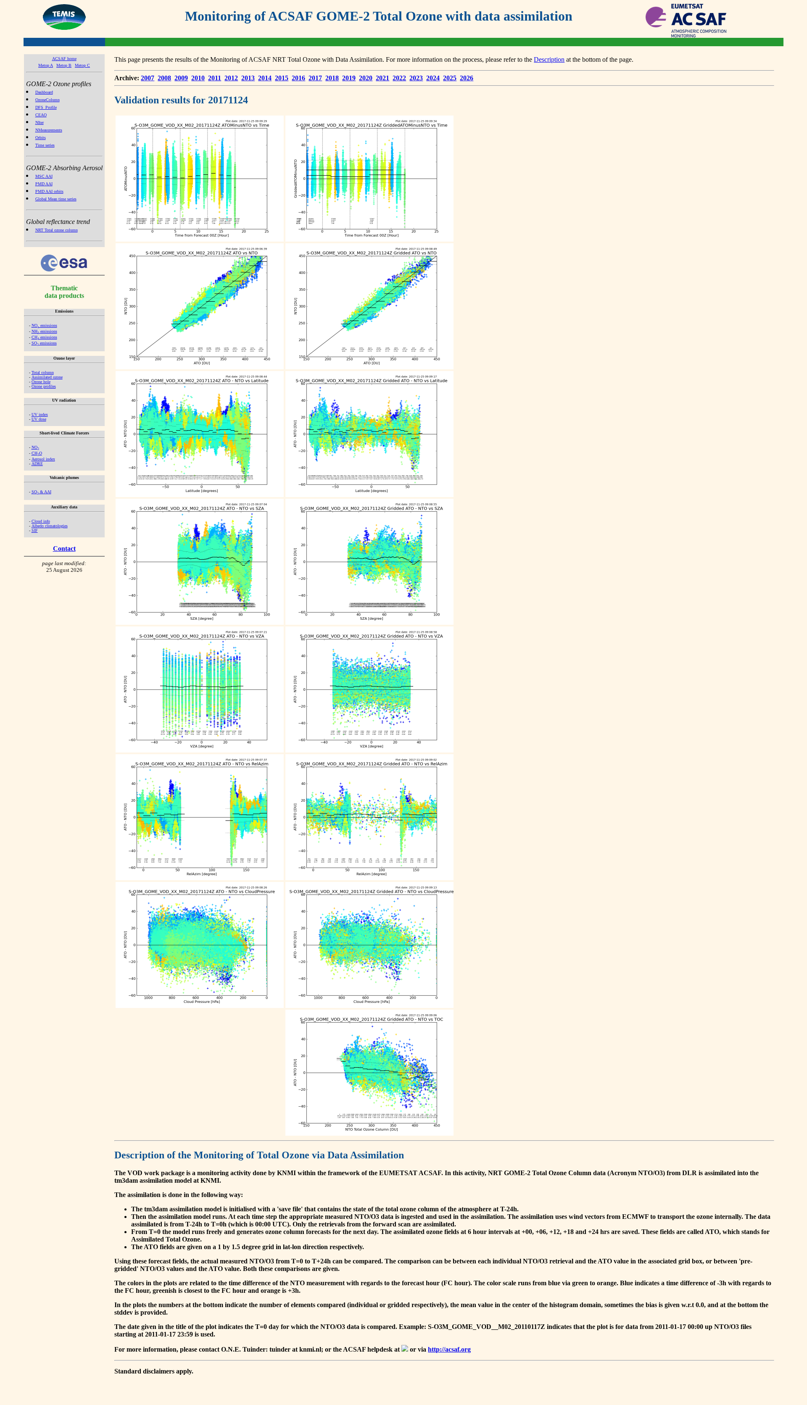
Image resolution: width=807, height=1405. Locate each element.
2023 (416, 78)
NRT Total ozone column (56, 230)
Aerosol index (43, 459)
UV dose (39, 419)
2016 (298, 78)
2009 (181, 78)
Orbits (40, 137)
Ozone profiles (44, 386)
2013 (248, 78)
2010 (198, 78)
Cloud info (41, 521)
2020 (365, 78)
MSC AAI (44, 176)
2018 (332, 78)
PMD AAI (44, 184)
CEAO (41, 115)
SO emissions (44, 343)
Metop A (45, 65)
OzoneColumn (47, 99)
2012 (231, 78)
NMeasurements (48, 130)
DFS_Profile (46, 107)
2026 (466, 78)
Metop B (63, 65)
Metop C (82, 65)
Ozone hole (41, 381)
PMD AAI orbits (49, 191)
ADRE (37, 463)
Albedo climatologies (50, 526)
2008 (164, 78)
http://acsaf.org (449, 1349)
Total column (43, 372)
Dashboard (44, 92)
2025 (449, 78)
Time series (45, 145)
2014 (265, 78)
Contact (64, 548)
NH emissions (44, 331)
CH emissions (44, 337)
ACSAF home (64, 58)
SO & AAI (41, 491)
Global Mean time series (55, 199)
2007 (147, 78)
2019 (349, 78)
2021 (382, 78)
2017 (315, 78)
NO (35, 447)
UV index (40, 414)
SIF (35, 530)
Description (549, 59)
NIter (39, 122)
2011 (214, 78)
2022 (399, 78)
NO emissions (44, 325)
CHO (37, 453)
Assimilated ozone (47, 377)
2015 (281, 78)
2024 (433, 78)
